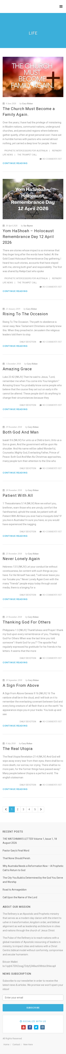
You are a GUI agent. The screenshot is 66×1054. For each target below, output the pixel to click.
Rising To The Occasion (25, 314)
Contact (16, 1044)
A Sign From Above (21, 685)
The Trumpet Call (27, 155)
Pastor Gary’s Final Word (16, 850)
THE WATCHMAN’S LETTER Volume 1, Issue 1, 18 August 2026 (30, 840)
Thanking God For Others (27, 622)
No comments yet (52, 159)
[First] (6, 809)
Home (6, 1044)
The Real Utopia (18, 748)
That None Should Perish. (17, 858)
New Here (28, 1044)
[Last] (41, 809)
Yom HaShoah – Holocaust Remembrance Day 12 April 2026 (28, 237)
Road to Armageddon (15, 889)
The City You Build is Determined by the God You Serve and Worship (33, 879)
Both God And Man (21, 432)
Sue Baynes (28, 225)
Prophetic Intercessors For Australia (26, 150)
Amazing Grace (17, 369)
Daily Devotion (28, 342)
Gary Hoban (27, 103)
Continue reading (15, 163)
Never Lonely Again (21, 559)
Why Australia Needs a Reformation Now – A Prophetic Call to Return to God (33, 868)
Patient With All (18, 495)
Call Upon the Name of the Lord (20, 897)
